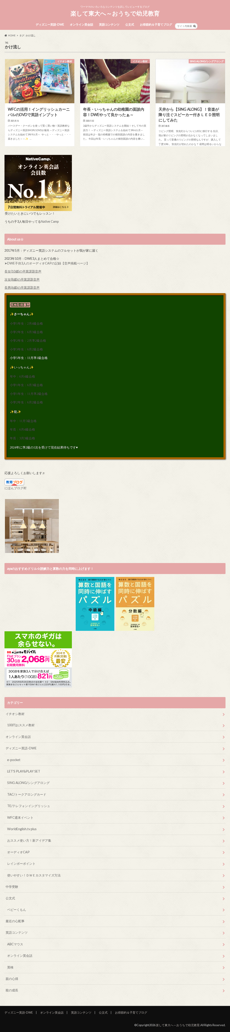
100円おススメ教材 (21, 725)
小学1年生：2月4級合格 (26, 323)
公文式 (129, 24)
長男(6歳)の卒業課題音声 (22, 287)
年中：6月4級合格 (22, 376)
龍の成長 (12, 990)
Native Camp (50, 221)
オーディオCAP (18, 852)
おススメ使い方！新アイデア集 (29, 840)
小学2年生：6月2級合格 (26, 402)
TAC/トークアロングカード (26, 794)
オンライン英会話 (81, 24)
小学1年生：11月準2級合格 (29, 394)
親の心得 (12, 979)
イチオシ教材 (15, 714)
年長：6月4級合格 (22, 429)
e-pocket (13, 760)
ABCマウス (15, 944)
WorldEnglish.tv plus (22, 829)
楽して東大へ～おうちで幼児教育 (115, 13)
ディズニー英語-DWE (50, 24)
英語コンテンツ (109, 24)
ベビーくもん (16, 909)
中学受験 (12, 887)
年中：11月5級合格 (23, 421)
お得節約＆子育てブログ (156, 24)
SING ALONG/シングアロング (28, 783)
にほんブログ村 (15, 488)
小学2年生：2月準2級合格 (28, 340)
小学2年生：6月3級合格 (26, 332)
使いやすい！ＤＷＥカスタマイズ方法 (34, 875)
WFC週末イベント (20, 817)
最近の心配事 (15, 921)
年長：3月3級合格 (22, 438)
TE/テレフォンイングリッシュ (28, 806)
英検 (10, 967)
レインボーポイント (21, 863)
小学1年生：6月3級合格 (26, 385)
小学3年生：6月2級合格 (26, 349)
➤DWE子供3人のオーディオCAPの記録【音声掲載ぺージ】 (46, 263)
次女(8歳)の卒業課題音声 (22, 279)
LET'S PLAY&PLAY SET (23, 771)
